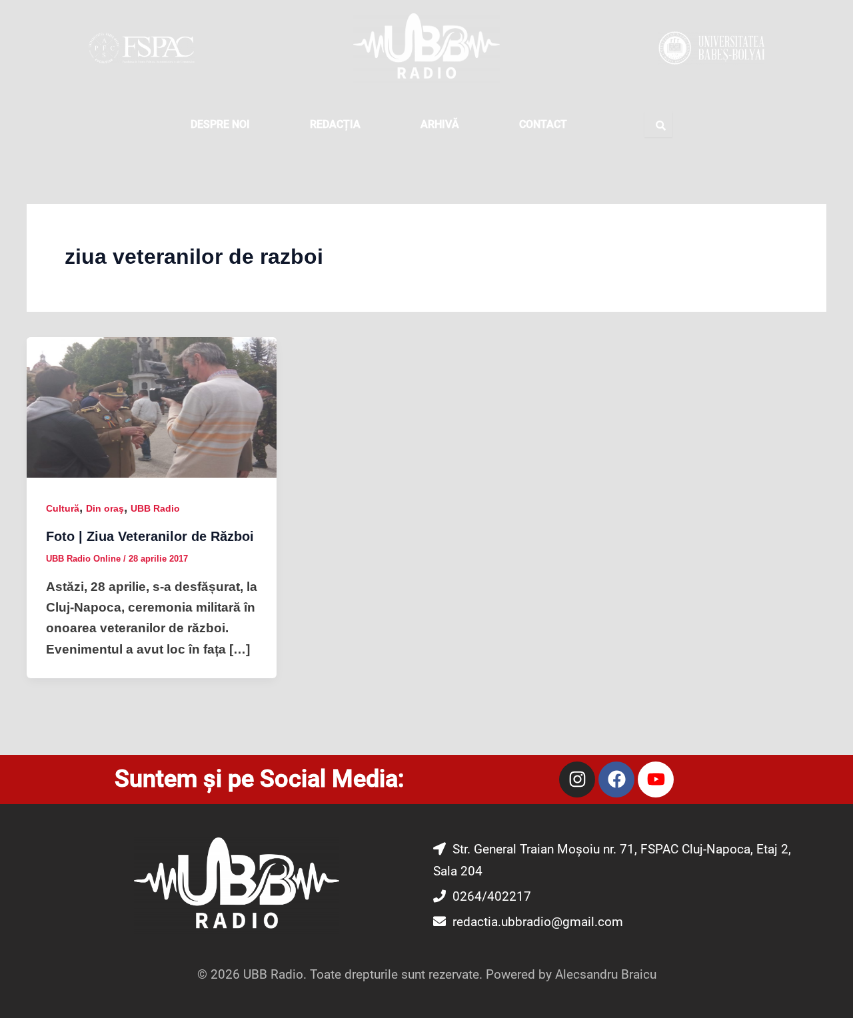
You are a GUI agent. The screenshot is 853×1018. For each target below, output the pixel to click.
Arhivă (440, 124)
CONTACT (543, 124)
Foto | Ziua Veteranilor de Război (150, 536)
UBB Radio (155, 508)
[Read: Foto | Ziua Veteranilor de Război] (152, 407)
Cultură (62, 508)
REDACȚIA (335, 124)
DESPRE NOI (220, 124)
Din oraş (105, 508)
